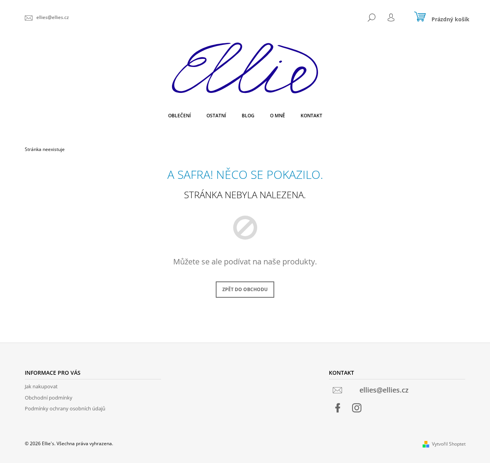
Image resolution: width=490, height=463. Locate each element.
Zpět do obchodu (245, 289)
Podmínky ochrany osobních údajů (65, 408)
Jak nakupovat (41, 386)
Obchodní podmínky (48, 397)
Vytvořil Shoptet (449, 444)
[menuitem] (179, 116)
